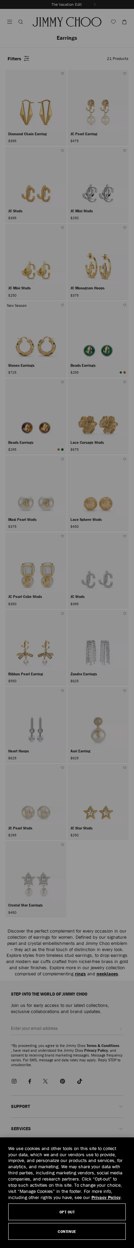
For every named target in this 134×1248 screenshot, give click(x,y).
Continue (67, 1231)
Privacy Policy (106, 1197)
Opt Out (67, 1211)
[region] (67, 1192)
